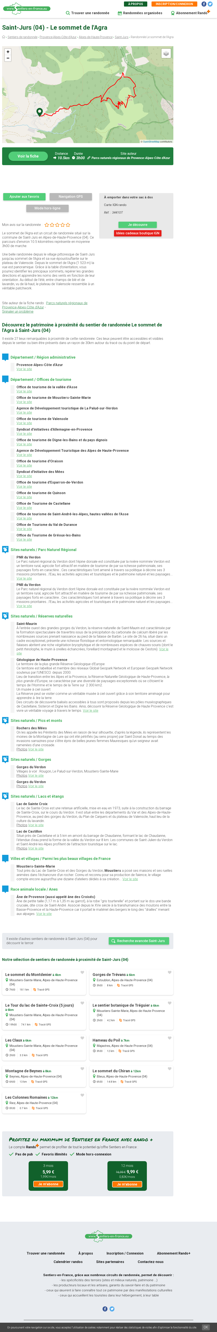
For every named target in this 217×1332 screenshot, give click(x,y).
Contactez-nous (151, 1262)
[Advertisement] (87, 178)
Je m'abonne (48, 1184)
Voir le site (24, 369)
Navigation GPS (71, 197)
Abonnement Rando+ (174, 1253)
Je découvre (137, 225)
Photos (22, 749)
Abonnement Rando (191, 13)
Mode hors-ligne (47, 208)
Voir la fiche (28, 156)
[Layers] (166, 53)
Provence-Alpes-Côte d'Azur (58, 37)
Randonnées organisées (142, 13)
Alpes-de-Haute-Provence (96, 37)
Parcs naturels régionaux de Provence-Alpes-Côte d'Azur (131, 158)
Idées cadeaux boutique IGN (137, 233)
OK (206, 1327)
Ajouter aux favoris (24, 197)
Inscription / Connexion (125, 1253)
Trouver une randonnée (90, 13)
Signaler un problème (17, 312)
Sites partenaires (110, 1262)
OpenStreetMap (151, 141)
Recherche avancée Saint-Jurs (141, 941)
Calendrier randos (68, 1262)
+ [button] (8, 51)
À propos (135, 4)
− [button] (8, 58)
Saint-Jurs (121, 37)
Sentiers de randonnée (22, 37)
